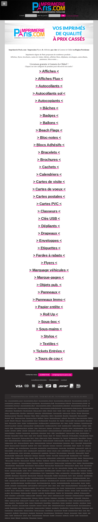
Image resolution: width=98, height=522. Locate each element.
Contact (64, 380)
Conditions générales (39, 380)
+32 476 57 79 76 (44, 375)
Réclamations (54, 380)
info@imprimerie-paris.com (61, 375)
